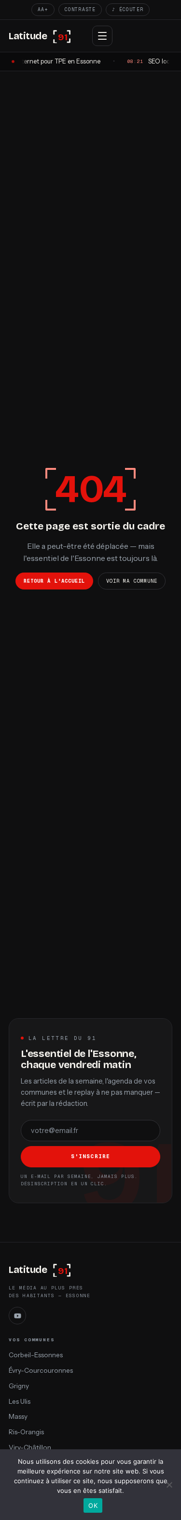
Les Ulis (19, 1401)
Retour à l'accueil (54, 580)
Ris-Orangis (26, 1432)
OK (92, 1505)
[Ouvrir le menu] (102, 36)
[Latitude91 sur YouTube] (17, 1315)
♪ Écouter (127, 9)
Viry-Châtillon (30, 1447)
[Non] (169, 1484)
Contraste (80, 9)
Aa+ (43, 9)
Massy (18, 1416)
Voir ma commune (131, 580)
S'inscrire (90, 1156)
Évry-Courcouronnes (41, 1370)
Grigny (19, 1386)
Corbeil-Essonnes (36, 1355)
